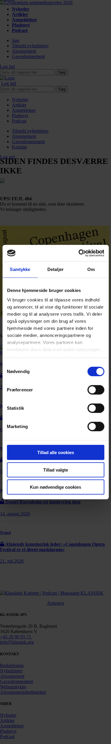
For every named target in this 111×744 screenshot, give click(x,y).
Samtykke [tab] (20, 269)
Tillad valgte (55, 469)
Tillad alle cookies (55, 452)
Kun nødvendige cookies (55, 487)
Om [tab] (91, 269)
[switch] (95, 390)
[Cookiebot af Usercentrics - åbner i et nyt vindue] (79, 253)
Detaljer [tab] (55, 269)
